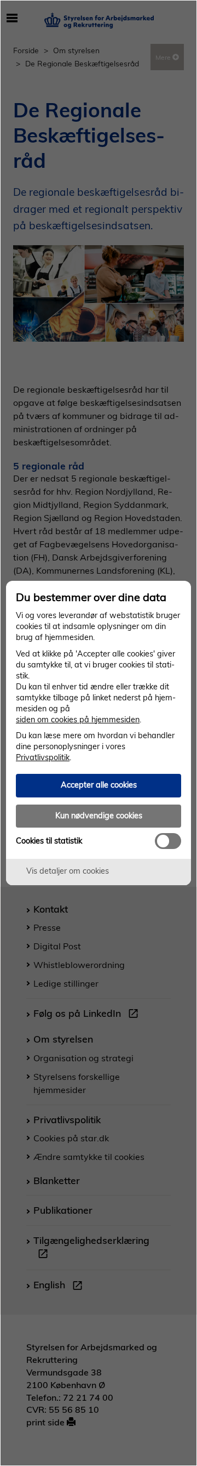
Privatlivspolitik (42, 757)
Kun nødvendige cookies (98, 815)
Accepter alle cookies (99, 785)
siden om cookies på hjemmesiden (78, 719)
